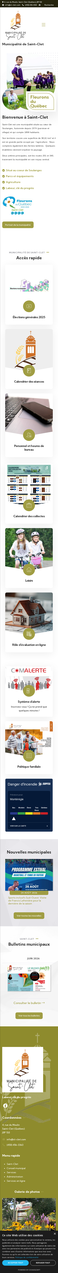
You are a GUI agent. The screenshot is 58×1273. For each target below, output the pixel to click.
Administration (15, 1176)
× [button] (55, 1234)
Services (11, 1172)
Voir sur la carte (18, 826)
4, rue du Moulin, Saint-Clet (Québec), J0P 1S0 (23, 2)
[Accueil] (16, 24)
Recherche (49, 5)
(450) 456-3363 (31, 5)
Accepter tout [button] (15, 1263)
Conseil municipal (16, 1168)
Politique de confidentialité (26, 1257)
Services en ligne (16, 1180)
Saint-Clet (12, 1163)
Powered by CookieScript (29, 1270)
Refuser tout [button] (43, 1263)
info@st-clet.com (12, 5)
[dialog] (29, 1252)
